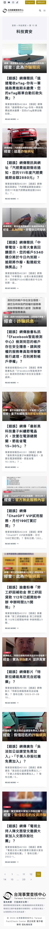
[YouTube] (9, 2)
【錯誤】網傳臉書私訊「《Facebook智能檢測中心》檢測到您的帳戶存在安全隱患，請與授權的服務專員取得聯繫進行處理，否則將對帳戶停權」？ (24, 347)
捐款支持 (41, 2)
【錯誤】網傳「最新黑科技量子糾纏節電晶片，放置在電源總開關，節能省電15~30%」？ (23, 436)
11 (24, 874)
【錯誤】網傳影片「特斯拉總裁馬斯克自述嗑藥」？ (23, 677)
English (30, 2)
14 (5, 879)
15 (12, 879)
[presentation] (24, 58)
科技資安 (23, 25)
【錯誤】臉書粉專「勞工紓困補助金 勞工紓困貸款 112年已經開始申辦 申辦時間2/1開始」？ (23, 597)
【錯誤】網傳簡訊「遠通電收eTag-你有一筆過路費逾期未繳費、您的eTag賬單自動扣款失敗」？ (24, 88)
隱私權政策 (27, 924)
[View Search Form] (40, 11)
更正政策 (31, 921)
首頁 (14, 25)
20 (23, 879)
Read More (11, 119)
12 (31, 874)
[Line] (5, 2)
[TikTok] (17, 2)
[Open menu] (44, 10)
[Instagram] (13, 2)
